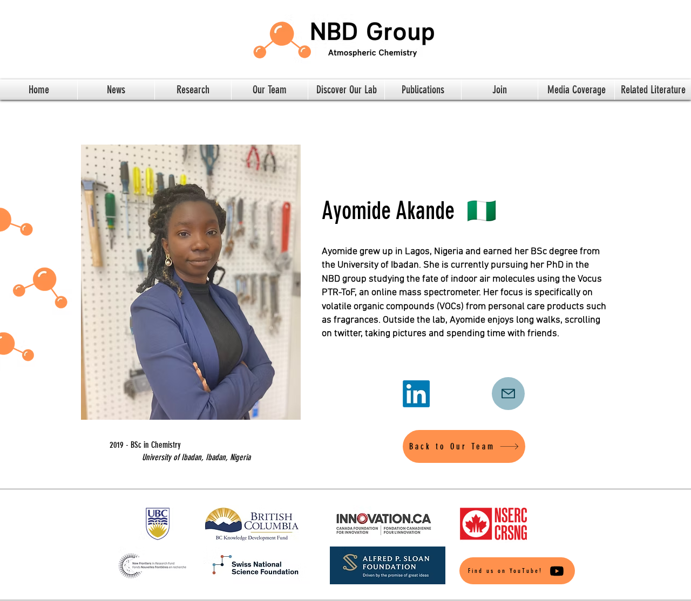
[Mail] (508, 393)
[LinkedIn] (416, 393)
